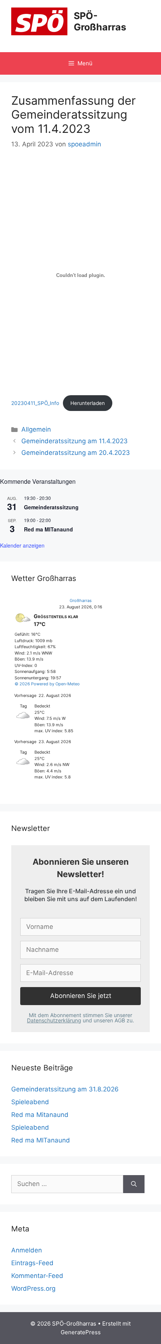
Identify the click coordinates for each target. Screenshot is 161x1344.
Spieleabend (30, 1102)
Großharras (81, 600)
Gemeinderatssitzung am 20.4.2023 (75, 452)
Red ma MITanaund (48, 529)
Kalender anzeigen (22, 545)
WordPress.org (33, 1288)
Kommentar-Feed (37, 1275)
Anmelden (26, 1250)
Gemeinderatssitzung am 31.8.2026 (65, 1089)
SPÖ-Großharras (100, 21)
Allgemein (36, 429)
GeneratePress (81, 1332)
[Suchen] (134, 1184)
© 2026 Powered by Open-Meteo (47, 683)
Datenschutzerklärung (54, 1020)
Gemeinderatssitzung (51, 507)
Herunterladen (87, 403)
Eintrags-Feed (32, 1263)
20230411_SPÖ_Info (35, 403)
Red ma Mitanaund (40, 1114)
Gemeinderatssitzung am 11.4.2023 (74, 441)
